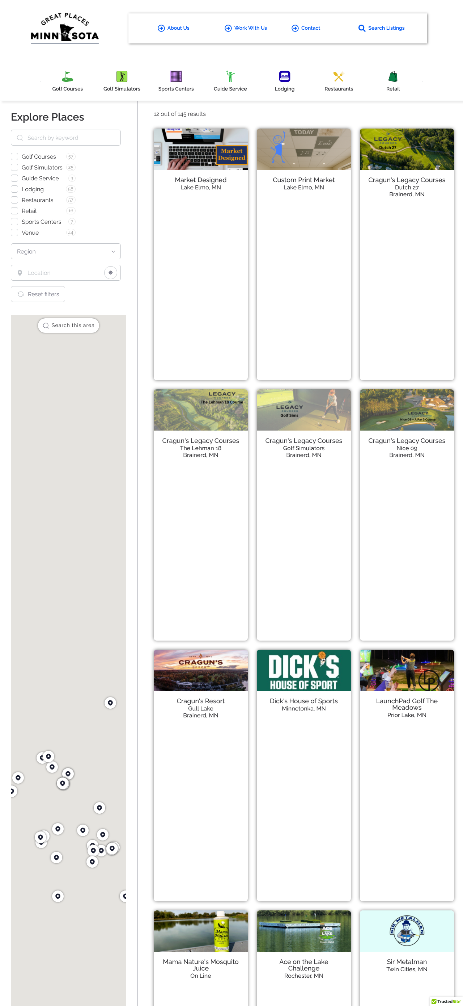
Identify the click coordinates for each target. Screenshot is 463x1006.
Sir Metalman (407, 962)
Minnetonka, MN (304, 708)
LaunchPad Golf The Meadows (407, 704)
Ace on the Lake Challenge (303, 965)
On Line (200, 975)
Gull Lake (200, 708)
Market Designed (200, 180)
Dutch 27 (407, 187)
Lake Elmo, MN (200, 187)
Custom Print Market (304, 180)
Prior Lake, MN (406, 715)
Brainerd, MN (406, 194)
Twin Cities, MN (407, 969)
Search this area (73, 325)
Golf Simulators (304, 448)
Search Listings (386, 28)
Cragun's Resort (201, 701)
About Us (178, 28)
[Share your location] (110, 272)
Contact (310, 28)
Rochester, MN (303, 975)
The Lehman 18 (201, 448)
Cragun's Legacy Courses (407, 180)
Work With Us (250, 28)
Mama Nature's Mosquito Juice (201, 965)
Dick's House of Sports (304, 701)
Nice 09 (406, 448)
